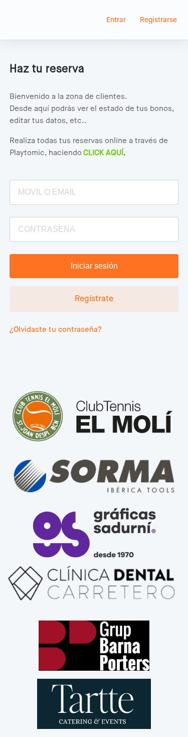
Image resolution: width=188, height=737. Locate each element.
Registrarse (158, 20)
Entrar (116, 20)
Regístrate (94, 299)
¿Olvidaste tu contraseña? (56, 329)
